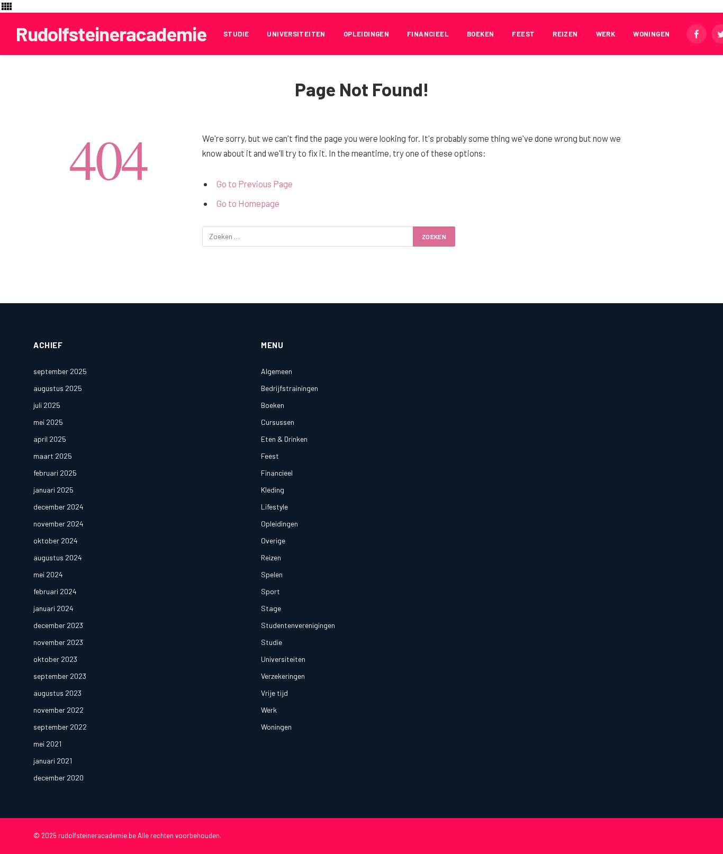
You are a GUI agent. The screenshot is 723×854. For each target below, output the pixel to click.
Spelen (272, 574)
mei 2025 (48, 421)
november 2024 (58, 523)
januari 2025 (53, 489)
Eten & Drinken (284, 438)
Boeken (480, 34)
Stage (271, 608)
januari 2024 (53, 608)
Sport (270, 591)
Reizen (565, 34)
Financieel (428, 34)
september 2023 (59, 675)
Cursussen (277, 421)
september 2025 (60, 371)
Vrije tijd (274, 692)
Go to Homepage (247, 203)
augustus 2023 (57, 692)
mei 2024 (48, 574)
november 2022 (58, 709)
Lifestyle (274, 506)
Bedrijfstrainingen (289, 388)
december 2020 (58, 777)
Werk (606, 34)
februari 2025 (55, 472)
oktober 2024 (55, 540)
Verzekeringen (283, 675)
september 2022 (60, 726)
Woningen (651, 34)
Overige (273, 540)
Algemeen (276, 371)
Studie (236, 34)
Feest (523, 34)
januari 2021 (52, 760)
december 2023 (58, 625)
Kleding (272, 489)
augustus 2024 (57, 557)
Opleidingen (366, 34)
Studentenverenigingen (298, 625)
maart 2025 (52, 455)
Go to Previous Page (254, 183)
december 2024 (58, 506)
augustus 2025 (57, 388)
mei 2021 (47, 743)
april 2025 (49, 438)
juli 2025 (46, 405)
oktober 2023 (55, 659)
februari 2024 (55, 591)
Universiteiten (296, 34)
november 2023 (58, 642)
